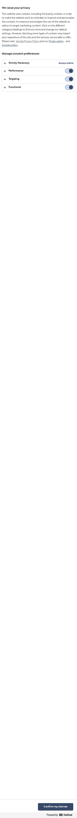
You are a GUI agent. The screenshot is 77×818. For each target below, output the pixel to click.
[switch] (69, 71)
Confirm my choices (55, 806)
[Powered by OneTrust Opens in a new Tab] (61, 815)
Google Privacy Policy (27, 41)
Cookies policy (10, 45)
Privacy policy (56, 41)
